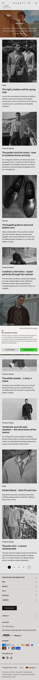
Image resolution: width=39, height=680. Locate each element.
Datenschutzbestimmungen (28, 328)
